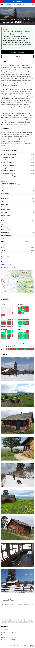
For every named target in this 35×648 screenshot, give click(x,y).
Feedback (13, 639)
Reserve (17, 56)
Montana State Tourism (7, 259)
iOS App (3, 639)
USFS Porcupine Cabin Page (8, 267)
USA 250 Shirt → (17, 1)
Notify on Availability (17, 52)
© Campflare (4, 645)
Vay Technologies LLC (14, 645)
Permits (9, 4)
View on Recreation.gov (7, 264)
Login (32, 4)
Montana (4, 19)
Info (13, 4)
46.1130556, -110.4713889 (8, 183)
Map (5, 4)
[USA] (32, 646)
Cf (2, 5)
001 (2, 349)
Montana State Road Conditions (9, 262)
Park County (12, 19)
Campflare (4, 627)
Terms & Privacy (24, 645)
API (2, 642)
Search (24, 4)
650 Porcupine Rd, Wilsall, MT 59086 (10, 185)
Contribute (18, 4)
